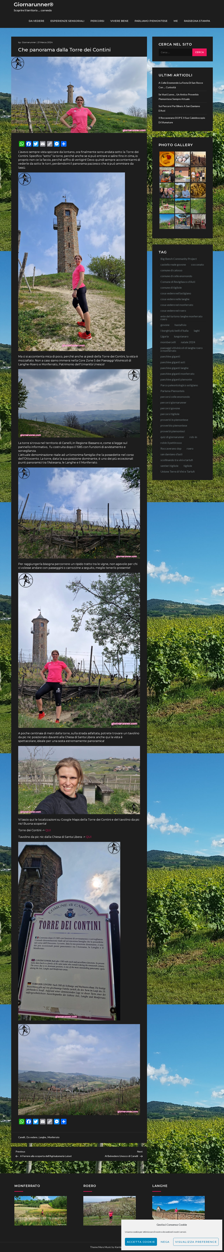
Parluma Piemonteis (172, 391)
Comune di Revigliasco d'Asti (177, 281)
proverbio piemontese (173, 425)
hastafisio (180, 324)
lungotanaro (181, 336)
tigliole (188, 465)
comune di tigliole (171, 287)
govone (164, 324)
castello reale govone (173, 264)
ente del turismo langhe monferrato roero (181, 318)
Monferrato (53, 1137)
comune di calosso (171, 270)
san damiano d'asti (171, 454)
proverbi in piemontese (174, 419)
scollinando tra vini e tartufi (176, 460)
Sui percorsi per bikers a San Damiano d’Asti (179, 108)
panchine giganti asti (172, 362)
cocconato (197, 264)
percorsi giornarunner (173, 402)
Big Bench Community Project (178, 258)
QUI (48, 830)
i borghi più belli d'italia (174, 330)
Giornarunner (29, 42)
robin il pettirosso (171, 442)
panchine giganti (170, 356)
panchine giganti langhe (174, 367)
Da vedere (36, 20)
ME (176, 20)
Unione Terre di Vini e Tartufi (177, 471)
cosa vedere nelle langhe (174, 299)
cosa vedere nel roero (173, 310)
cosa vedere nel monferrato (176, 304)
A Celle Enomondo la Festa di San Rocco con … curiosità (181, 85)
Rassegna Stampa (197, 20)
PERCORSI (97, 20)
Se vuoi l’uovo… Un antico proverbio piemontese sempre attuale (179, 96)
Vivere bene (119, 20)
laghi (197, 330)
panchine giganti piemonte (176, 379)
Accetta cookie (141, 1241)
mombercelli (168, 342)
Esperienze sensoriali (67, 20)
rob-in (193, 437)
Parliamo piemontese (151, 20)
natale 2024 (188, 342)
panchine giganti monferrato (177, 373)
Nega (165, 1241)
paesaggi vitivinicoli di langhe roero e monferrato (181, 349)
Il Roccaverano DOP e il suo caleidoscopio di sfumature (182, 120)
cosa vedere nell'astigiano (175, 293)
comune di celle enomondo (176, 276)
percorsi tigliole (169, 414)
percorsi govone (170, 408)
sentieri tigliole (169, 465)
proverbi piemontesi (172, 431)
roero (190, 448)
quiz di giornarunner (172, 437)
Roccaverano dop (170, 448)
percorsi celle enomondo (175, 396)
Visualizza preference (196, 1241)
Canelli (21, 1137)
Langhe (42, 1137)
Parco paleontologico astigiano (179, 385)
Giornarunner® (33, 4)
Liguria (164, 336)
